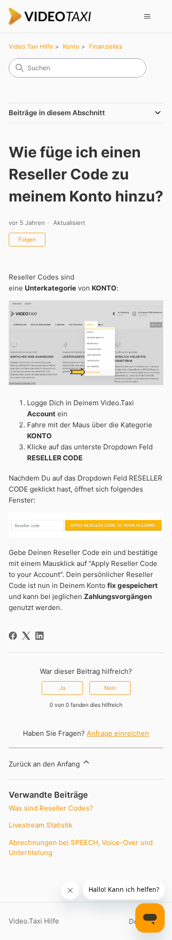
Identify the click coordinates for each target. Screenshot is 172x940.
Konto (71, 46)
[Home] (50, 16)
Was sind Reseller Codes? (51, 808)
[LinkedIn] (39, 636)
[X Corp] (26, 636)
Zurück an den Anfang (45, 764)
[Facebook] (13, 636)
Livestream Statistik (40, 825)
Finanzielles (105, 46)
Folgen (27, 239)
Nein (110, 687)
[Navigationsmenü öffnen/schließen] (147, 16)
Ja (62, 687)
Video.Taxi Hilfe (31, 46)
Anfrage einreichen (118, 733)
